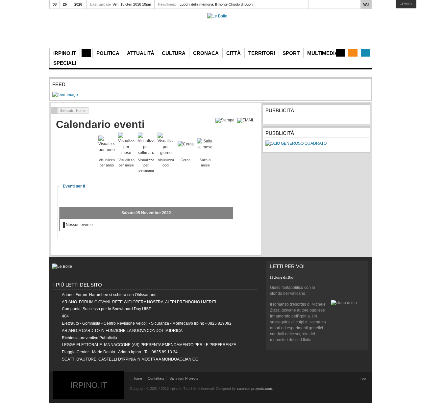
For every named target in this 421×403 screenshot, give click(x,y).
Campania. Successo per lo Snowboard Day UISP (106, 309)
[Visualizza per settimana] (146, 143)
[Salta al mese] (205, 143)
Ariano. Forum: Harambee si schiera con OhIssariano (109, 294)
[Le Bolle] (217, 16)
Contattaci (156, 378)
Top (363, 378)
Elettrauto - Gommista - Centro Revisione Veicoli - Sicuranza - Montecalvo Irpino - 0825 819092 (147, 323)
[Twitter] (365, 53)
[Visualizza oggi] (166, 143)
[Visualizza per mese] (126, 143)
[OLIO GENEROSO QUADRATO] (296, 143)
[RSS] (353, 53)
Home (137, 378)
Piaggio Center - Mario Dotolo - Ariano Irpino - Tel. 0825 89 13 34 (120, 352)
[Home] (86, 53)
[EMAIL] (246, 120)
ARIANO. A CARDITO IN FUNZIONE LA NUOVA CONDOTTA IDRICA (122, 330)
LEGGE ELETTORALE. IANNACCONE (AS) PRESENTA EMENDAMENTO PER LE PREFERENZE (149, 344)
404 (65, 316)
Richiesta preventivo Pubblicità (89, 338)
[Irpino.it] (85, 30)
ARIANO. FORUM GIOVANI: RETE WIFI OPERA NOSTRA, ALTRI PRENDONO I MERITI (139, 302)
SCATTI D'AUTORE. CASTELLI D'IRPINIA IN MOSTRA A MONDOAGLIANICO (130, 359)
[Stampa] (225, 120)
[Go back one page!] (54, 110)
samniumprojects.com (254, 388)
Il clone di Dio (281, 277)
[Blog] (340, 53)
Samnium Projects (183, 378)
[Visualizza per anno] (106, 143)
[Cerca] (186, 143)
